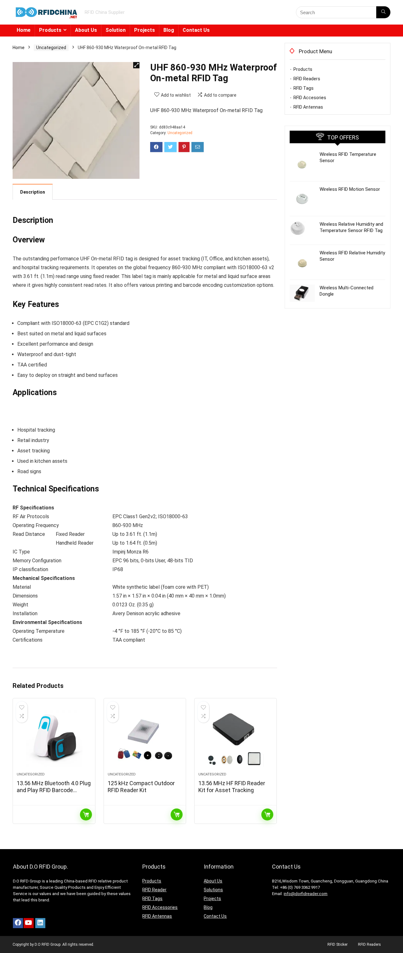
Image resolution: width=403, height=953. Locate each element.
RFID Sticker (337, 944)
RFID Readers (306, 78)
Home (24, 30)
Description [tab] (32, 192)
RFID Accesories (309, 97)
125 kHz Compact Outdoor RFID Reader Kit (141, 786)
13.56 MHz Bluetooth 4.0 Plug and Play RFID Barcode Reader (54, 790)
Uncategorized (51, 47)
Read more (86, 814)
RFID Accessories (160, 907)
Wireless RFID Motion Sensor (350, 189)
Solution (115, 30)
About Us (86, 30)
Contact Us (196, 30)
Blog (168, 30)
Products (50, 30)
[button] (136, 65)
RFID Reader (154, 889)
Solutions (213, 889)
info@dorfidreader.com (305, 893)
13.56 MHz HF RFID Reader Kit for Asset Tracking (231, 786)
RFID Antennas (308, 107)
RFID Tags (303, 88)
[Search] (383, 12)
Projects (144, 30)
